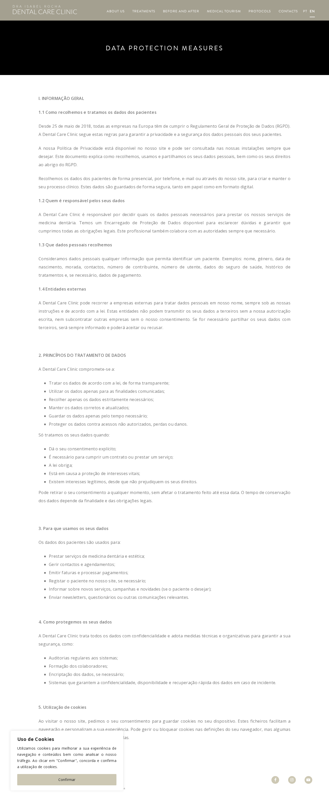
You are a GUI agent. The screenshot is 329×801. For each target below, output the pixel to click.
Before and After (181, 11)
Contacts (288, 11)
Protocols (260, 11)
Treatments (143, 11)
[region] (66, 761)
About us (116, 11)
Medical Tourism (224, 11)
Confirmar (66, 779)
